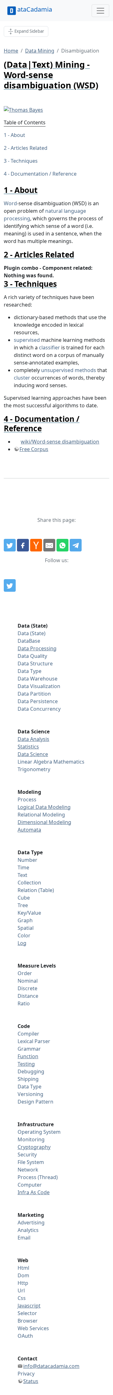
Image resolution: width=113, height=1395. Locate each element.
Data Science (33, 754)
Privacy (26, 1373)
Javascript (29, 1305)
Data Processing (37, 648)
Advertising (31, 1222)
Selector (27, 1313)
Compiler (28, 1033)
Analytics (28, 1230)
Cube (24, 897)
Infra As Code (34, 1192)
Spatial (26, 927)
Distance (28, 995)
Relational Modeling (41, 814)
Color (24, 935)
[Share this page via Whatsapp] (62, 545)
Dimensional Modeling (44, 822)
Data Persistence (38, 701)
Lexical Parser (34, 1041)
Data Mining (39, 50)
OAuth (25, 1335)
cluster (22, 377)
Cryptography (34, 1147)
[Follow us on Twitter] (10, 585)
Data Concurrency (39, 708)
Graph (25, 920)
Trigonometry (34, 769)
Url (21, 1290)
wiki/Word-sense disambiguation (60, 441)
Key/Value (29, 912)
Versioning (30, 1094)
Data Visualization (39, 686)
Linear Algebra (35, 761)
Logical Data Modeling (44, 807)
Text (22, 875)
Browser (28, 1320)
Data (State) (32, 633)
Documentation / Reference (44, 173)
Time (23, 867)
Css (22, 1298)
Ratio (24, 1003)
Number (27, 859)
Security (27, 1154)
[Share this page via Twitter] (10, 545)
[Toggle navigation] (100, 10)
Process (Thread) (38, 1177)
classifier (49, 347)
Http (23, 1282)
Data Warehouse (37, 678)
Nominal (28, 980)
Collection (29, 882)
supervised (27, 339)
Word (10, 203)
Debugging (31, 1071)
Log (22, 943)
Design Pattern (35, 1101)
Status (30, 1381)
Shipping (28, 1079)
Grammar (29, 1048)
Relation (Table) (36, 890)
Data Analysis (33, 739)
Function (28, 1056)
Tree (23, 905)
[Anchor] (42, 190)
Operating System (39, 1131)
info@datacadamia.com (51, 1366)
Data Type (29, 671)
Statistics (28, 746)
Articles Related (29, 147)
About (18, 135)
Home (11, 50)
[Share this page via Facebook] (23, 545)
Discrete (27, 988)
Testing (26, 1063)
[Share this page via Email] (49, 545)
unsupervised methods (68, 370)
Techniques (24, 160)
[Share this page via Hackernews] (36, 545)
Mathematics (68, 761)
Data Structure (35, 663)
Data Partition (34, 693)
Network (28, 1169)
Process (27, 799)
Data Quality (32, 655)
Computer (30, 1184)
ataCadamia (34, 9)
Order (25, 973)
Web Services (33, 1328)
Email (24, 1237)
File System (31, 1162)
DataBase (29, 640)
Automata (29, 829)
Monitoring (31, 1139)
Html (23, 1267)
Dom (23, 1275)
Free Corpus (33, 449)
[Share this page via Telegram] (76, 545)
